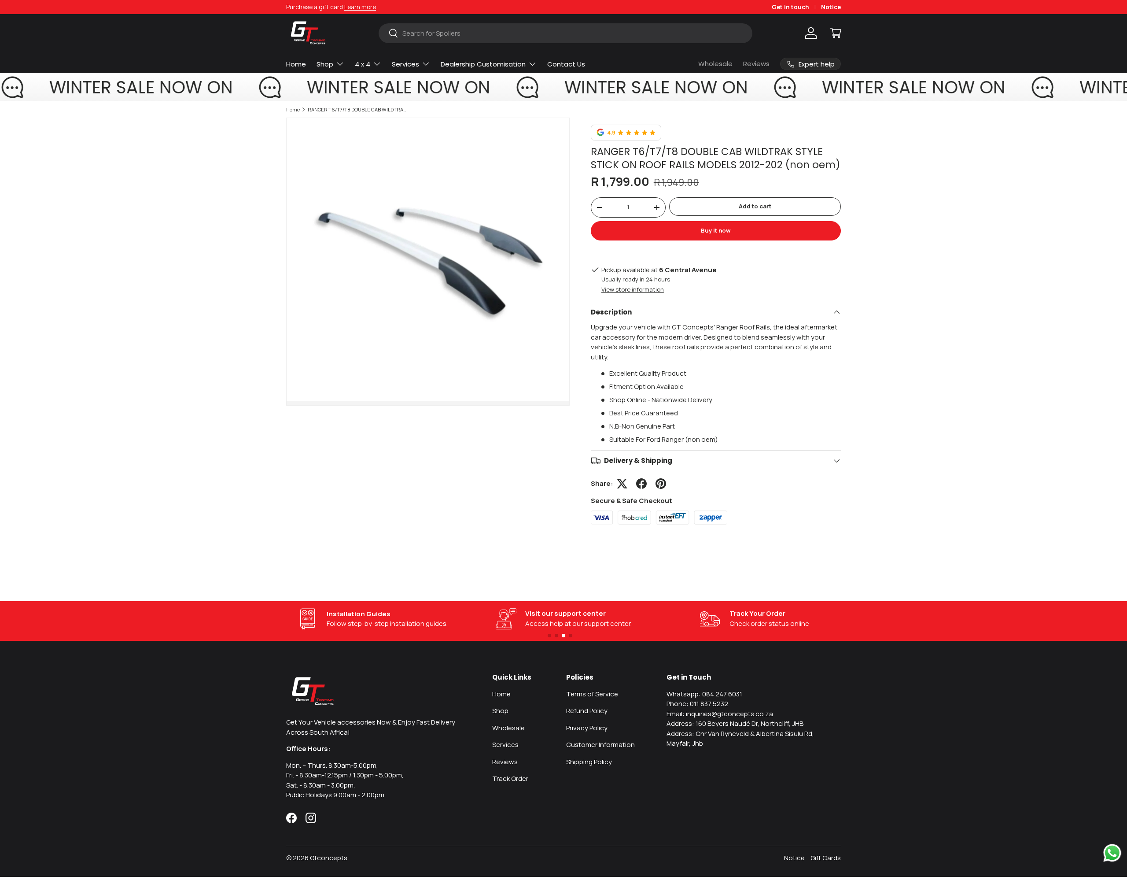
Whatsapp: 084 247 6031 (704, 694)
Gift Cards (825, 857)
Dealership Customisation (483, 64)
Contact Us (566, 64)
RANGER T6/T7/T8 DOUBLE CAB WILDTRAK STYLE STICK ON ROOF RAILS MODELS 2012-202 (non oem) (357, 109)
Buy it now (716, 230)
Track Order (510, 778)
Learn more (360, 7)
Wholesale (715, 63)
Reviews (756, 63)
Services (405, 64)
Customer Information (600, 744)
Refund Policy (587, 710)
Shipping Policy (589, 761)
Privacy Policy (587, 727)
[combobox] (565, 33)
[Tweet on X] (622, 483)
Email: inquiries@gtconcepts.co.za (720, 713)
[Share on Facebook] (641, 483)
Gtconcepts (328, 857)
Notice (831, 7)
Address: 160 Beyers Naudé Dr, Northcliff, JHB (735, 723)
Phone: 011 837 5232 (697, 703)
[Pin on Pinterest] (660, 483)
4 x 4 (362, 64)
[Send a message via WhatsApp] (1112, 853)
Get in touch (790, 7)
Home (296, 64)
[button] (835, 33)
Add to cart (755, 206)
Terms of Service (592, 694)
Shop (325, 64)
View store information (632, 289)
